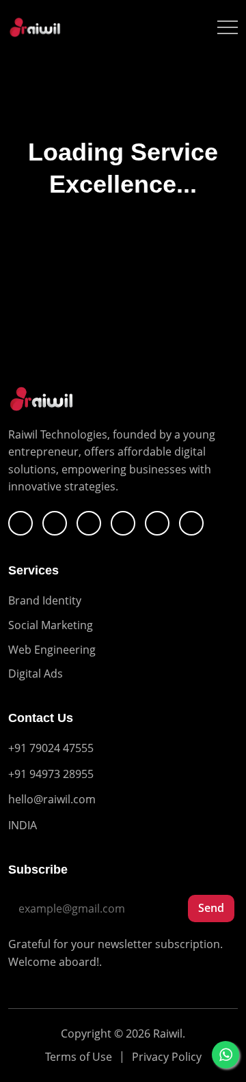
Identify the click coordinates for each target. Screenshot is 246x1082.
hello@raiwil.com (52, 799)
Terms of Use (78, 1056)
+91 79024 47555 (51, 747)
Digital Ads (35, 673)
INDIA (22, 825)
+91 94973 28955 (51, 773)
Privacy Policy (167, 1056)
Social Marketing (50, 625)
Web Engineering (52, 649)
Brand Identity (44, 600)
